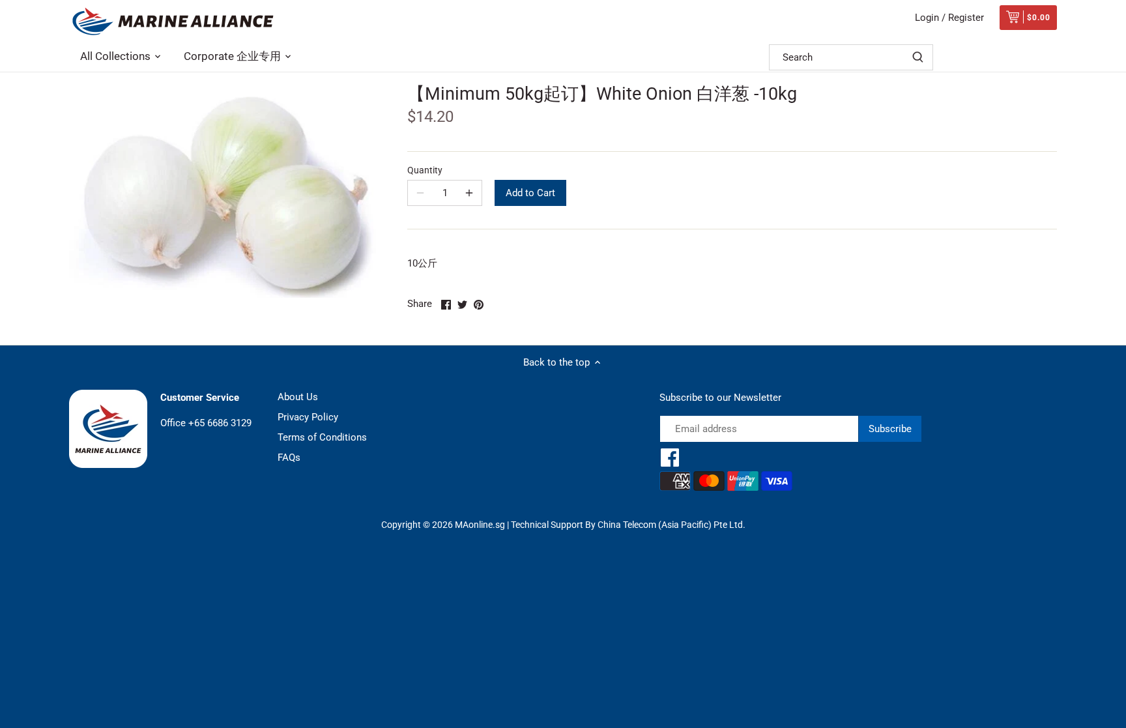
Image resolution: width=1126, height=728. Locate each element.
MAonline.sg (480, 524)
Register (966, 17)
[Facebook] (670, 457)
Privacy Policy (308, 417)
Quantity (424, 170)
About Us (298, 397)
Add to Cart (530, 193)
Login (927, 17)
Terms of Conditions (322, 437)
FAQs (289, 457)
